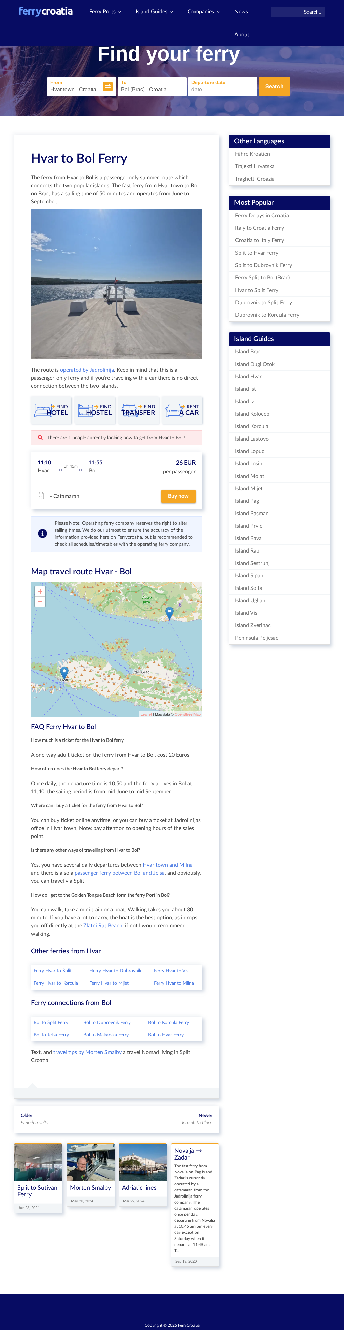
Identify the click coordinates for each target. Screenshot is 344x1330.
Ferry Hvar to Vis (171, 970)
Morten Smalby (90, 1188)
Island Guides (151, 11)
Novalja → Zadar (188, 1154)
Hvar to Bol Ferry (79, 158)
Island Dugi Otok (255, 364)
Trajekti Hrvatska (255, 166)
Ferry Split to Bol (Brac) (262, 277)
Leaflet (146, 714)
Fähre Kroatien (252, 154)
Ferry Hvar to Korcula (56, 983)
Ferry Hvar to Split (53, 970)
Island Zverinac (253, 625)
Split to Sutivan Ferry (37, 1191)
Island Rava (248, 538)
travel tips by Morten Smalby (87, 1052)
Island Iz (244, 401)
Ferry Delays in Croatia (262, 215)
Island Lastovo (252, 439)
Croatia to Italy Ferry (259, 240)
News (241, 11)
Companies (201, 11)
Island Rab (247, 551)
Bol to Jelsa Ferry (51, 1035)
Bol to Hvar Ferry (166, 1035)
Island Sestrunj (252, 563)
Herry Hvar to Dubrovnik (115, 970)
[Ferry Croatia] (46, 12)
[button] (108, 86)
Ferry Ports (102, 11)
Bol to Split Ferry (51, 1022)
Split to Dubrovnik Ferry (263, 265)
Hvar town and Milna (168, 865)
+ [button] (40, 591)
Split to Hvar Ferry (256, 253)
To (124, 82)
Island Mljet (249, 488)
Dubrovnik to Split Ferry (263, 302)
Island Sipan (249, 575)
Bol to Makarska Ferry (106, 1035)
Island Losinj (249, 463)
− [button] (40, 601)
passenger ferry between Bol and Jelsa (120, 873)
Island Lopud (250, 451)
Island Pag (247, 501)
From (56, 82)
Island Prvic (248, 526)
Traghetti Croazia (255, 179)
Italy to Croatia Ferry (259, 228)
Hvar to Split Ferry (256, 290)
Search (274, 86)
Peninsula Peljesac (256, 638)
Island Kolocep (252, 414)
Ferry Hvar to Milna (174, 983)
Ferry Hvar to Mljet (109, 983)
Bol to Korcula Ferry (168, 1022)
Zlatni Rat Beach (102, 925)
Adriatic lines (139, 1188)
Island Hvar (248, 376)
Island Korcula (251, 426)
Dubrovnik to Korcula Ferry (267, 315)
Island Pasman (252, 513)
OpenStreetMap (188, 714)
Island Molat (249, 476)
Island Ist (245, 389)
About (241, 34)
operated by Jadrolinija (87, 370)
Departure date (208, 82)
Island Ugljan (250, 600)
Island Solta (248, 588)
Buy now (178, 496)
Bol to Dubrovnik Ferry (107, 1022)
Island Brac (248, 351)
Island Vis (246, 613)
